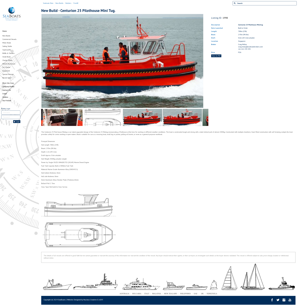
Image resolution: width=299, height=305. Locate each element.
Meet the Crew (8, 83)
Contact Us (6, 90)
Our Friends (6, 101)
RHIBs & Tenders (8, 53)
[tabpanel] (142, 117)
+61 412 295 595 (244, 49)
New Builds (6, 36)
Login (17, 122)
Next (207, 61)
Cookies (5, 97)
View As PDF (216, 56)
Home (4, 31)
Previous (42, 61)
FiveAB (75, 3)
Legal (4, 94)
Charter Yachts (7, 60)
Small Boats (6, 57)
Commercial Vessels (9, 39)
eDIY (101, 299)
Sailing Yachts (7, 46)
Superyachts (6, 50)
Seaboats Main (48, 3)
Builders (68, 3)
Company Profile (8, 87)
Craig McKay (242, 44)
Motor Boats (6, 43)
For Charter (6, 67)
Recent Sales (6, 78)
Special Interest (7, 74)
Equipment (6, 71)
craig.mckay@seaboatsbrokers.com (250, 47)
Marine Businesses (8, 64)
